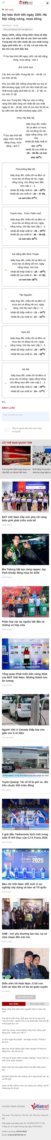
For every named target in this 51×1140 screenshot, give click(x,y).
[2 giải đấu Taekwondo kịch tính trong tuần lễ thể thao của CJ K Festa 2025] (25, 814)
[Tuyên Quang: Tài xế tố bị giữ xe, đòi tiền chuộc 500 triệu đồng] (25, 762)
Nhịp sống (7, 525)
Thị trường (8, 738)
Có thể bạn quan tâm (17, 442)
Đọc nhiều (13, 1004)
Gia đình (6, 991)
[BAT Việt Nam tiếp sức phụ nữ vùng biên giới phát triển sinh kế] (25, 497)
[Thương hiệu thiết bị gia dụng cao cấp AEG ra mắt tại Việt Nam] (16, 455)
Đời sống (9, 10)
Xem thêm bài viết (25, 997)
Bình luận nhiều (37, 1004)
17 (24, 1032)
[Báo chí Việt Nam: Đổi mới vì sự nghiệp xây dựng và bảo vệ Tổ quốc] (25, 864)
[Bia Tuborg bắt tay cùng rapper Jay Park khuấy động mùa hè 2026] (25, 549)
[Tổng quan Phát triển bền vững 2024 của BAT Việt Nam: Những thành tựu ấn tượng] (25, 654)
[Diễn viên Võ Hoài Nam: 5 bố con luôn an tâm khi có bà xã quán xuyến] (25, 963)
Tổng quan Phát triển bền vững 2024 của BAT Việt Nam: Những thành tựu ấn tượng (24, 677)
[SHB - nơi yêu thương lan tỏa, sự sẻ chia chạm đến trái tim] (25, 913)
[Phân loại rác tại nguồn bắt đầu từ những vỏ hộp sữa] (25, 601)
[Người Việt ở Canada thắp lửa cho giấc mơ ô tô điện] (25, 709)
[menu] (3, 2)
